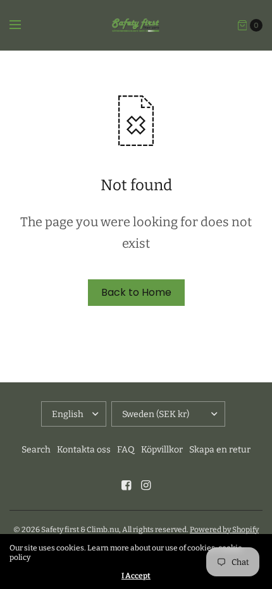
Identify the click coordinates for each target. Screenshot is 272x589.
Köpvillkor (162, 449)
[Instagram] (146, 485)
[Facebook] (126, 485)
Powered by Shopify (224, 529)
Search (36, 449)
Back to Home (136, 292)
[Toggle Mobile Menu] (23, 25)
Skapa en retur (219, 449)
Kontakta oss (84, 449)
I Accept (136, 576)
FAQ (126, 449)
